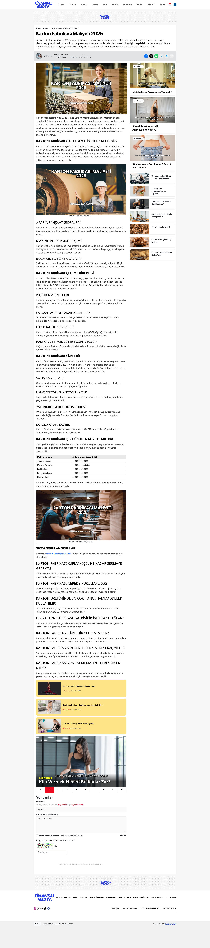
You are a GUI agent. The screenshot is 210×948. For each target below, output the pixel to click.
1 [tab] (40, 790)
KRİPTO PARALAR (63, 897)
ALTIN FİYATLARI (97, 897)
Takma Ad (40, 802)
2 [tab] (49, 790)
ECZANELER (171, 897)
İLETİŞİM (115, 908)
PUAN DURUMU (157, 897)
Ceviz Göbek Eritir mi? (160, 227)
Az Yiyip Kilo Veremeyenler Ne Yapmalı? (158, 191)
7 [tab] (94, 790)
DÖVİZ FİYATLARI (80, 897)
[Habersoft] (170, 923)
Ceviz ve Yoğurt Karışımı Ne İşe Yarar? (161, 253)
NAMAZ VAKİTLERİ (141, 897)
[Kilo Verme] (152, 75)
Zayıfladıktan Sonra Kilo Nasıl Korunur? (161, 202)
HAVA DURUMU (124, 897)
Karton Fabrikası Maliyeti (58, 553)
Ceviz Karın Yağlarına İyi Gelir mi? (161, 240)
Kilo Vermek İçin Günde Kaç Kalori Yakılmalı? (161, 177)
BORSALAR (110, 897)
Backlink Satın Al (169, 908)
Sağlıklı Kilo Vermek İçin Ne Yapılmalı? (161, 215)
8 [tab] (103, 790)
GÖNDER (122, 835)
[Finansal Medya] (44, 897)
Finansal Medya (44, 28)
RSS (38, 924)
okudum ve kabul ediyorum (60, 835)
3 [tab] (58, 790)
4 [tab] (67, 790)
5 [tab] (76, 790)
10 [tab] (122, 790)
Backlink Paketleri (130, 908)
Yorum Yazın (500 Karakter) (47, 814)
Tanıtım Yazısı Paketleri (150, 908)
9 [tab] (112, 790)
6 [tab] (85, 790)
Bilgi (53, 28)
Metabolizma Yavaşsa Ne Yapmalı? (152, 92)
